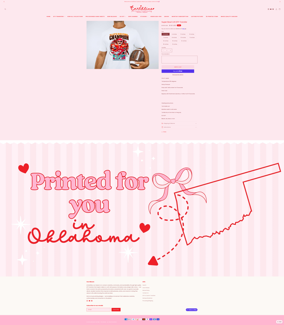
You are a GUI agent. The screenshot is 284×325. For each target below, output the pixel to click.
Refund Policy (146, 290)
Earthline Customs (95, 322)
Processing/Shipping (148, 300)
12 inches (165, 41)
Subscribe (116, 309)
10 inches (183, 37)
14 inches (184, 41)
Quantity (164, 47)
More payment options (177, 74)
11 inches (192, 37)
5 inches (183, 34)
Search (144, 285)
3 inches (165, 34)
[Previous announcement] (4, 1)
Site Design (103, 322)
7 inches (165, 37)
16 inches (165, 44)
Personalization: (166, 54)
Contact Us (145, 293)
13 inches (174, 41)
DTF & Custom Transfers (149, 295)
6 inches (191, 34)
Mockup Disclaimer (147, 298)
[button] (5, 9)
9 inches (174, 44)
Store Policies (146, 287)
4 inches (174, 34)
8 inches (174, 37)
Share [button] (164, 132)
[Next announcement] (280, 1)
